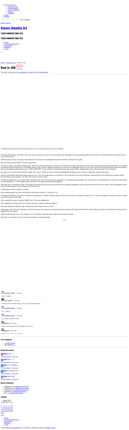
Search (22, 20)
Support (10, 12)
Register (7, 17)
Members (7, 47)
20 (8, 409)
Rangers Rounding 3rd (14, 28)
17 (3, 409)
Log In (6, 15)
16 (1, 409)
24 (3, 411)
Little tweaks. (9, 343)
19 (7, 409)
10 (3, 408)
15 (12, 408)
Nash (5, 353)
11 (5, 408)
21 (10, 409)
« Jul (2, 415)
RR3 (5, 365)
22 (12, 409)
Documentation (13, 8)
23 (1, 411)
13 (8, 408)
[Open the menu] (1, 52)
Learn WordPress (13, 10)
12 (7, 408)
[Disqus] (64, 265)
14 (10, 408)
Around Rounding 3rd (11, 44)
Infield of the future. (22, 386)
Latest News (8, 46)
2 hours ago (15, 368)
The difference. (10, 345)
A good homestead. (6, 356)
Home (6, 42)
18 (5, 409)
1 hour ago (15, 356)
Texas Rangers (11, 63)
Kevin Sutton (44, 72)
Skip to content (6, 23)
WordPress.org (13, 7)
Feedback (11, 13)
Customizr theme (50, 428)
